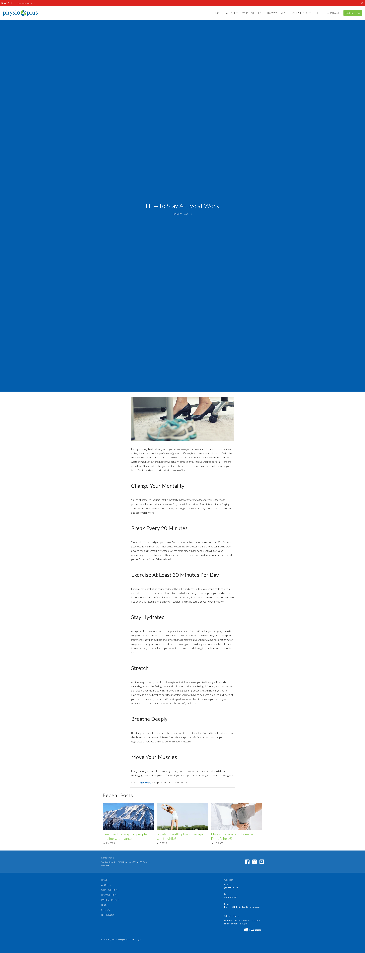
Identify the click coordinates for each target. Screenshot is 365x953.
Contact (333, 12)
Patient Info (299, 12)
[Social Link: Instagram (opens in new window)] (254, 861)
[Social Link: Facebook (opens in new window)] (247, 861)
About (230, 12)
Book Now (352, 12)
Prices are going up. (26, 3)
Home (218, 12)
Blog (319, 12)
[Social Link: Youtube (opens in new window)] (261, 861)
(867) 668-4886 (231, 887)
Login (138, 939)
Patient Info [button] (109, 900)
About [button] (105, 885)
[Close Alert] (362, 3)
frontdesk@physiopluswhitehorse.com (241, 907)
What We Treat (252, 12)
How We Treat (277, 12)
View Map (105, 865)
